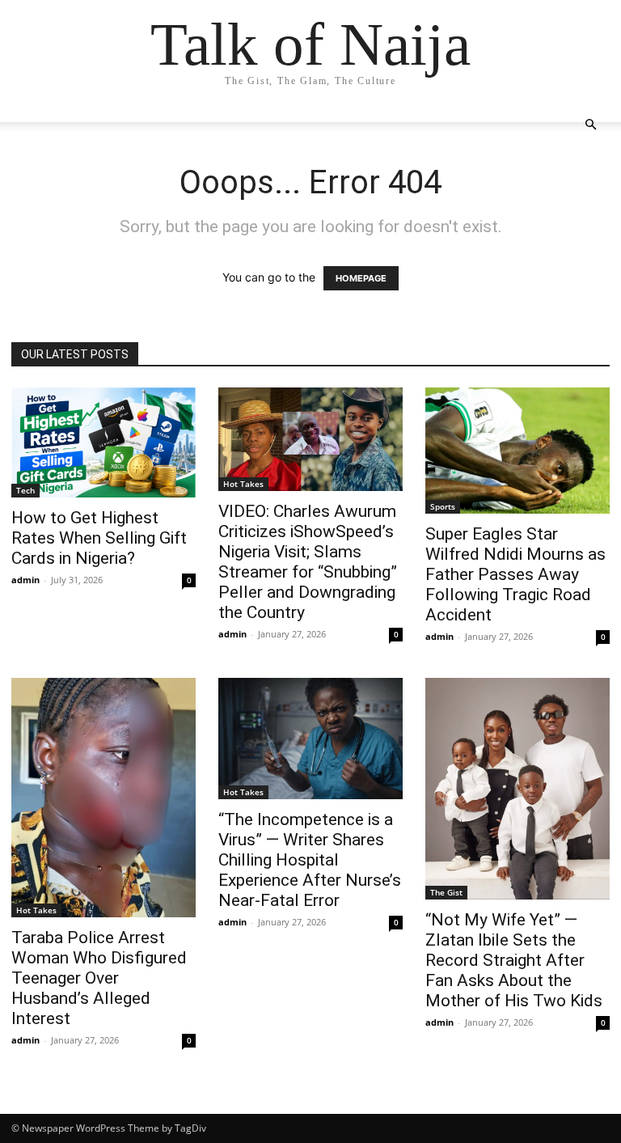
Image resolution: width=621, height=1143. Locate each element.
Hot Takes (243, 483)
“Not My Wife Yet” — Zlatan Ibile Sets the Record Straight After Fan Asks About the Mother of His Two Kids (513, 960)
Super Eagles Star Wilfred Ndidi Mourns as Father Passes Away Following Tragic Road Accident (515, 574)
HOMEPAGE (361, 278)
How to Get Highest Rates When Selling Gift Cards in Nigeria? (99, 538)
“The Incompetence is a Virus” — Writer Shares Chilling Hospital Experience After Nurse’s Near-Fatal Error (309, 860)
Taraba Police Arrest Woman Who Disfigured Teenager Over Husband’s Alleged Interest (99, 978)
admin (25, 580)
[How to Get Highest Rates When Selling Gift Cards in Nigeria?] (103, 442)
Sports (442, 506)
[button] (590, 125)
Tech (25, 490)
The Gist (446, 892)
